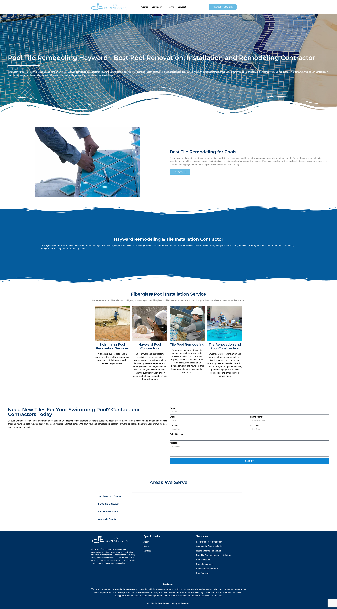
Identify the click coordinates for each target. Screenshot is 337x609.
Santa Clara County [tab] (108, 504)
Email (172, 417)
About (144, 7)
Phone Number (257, 417)
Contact (182, 7)
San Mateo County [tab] (108, 511)
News (171, 7)
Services (156, 7)
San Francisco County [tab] (109, 496)
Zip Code (254, 426)
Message (174, 443)
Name (172, 408)
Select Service (176, 434)
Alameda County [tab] (107, 519)
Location (174, 426)
